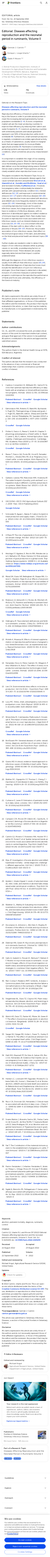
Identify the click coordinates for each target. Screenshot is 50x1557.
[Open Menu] (3, 2)
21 (9, 203)
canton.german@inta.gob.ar (14, 1313)
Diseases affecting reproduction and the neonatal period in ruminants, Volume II (24, 108)
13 (17, 193)
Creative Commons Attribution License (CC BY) (23, 1289)
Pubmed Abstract (13, 399)
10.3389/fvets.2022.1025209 (27, 1240)
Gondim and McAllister (26, 183)
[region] (25, 1536)
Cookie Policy (13, 1534)
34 (20, 229)
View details (41, 86)
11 (37, 191)
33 (18, 224)
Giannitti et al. (8, 183)
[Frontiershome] (14, 2)
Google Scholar (40, 399)
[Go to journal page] (42, 1435)
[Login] (46, 2)
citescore (23, 1441)
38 (47, 236)
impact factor (10, 1441)
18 (40, 196)
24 (13, 203)
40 (4, 239)
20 (44, 196)
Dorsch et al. (40, 181)
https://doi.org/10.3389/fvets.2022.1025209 (28, 24)
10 (3, 154)
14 (11, 196)
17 (15, 196)
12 (14, 193)
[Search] (41, 2)
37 (23, 229)
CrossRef (27, 399)
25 (15, 224)
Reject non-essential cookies (25, 1546)
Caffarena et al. (28, 186)
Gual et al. (41, 183)
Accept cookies (25, 1540)
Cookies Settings (25, 1552)
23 (40, 263)
